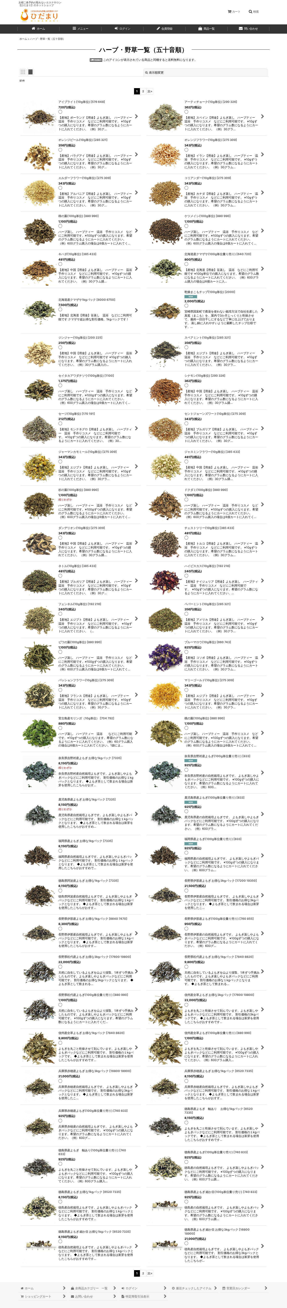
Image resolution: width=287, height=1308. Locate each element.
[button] (253, 12)
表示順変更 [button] (156, 72)
